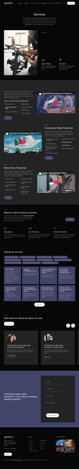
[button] (27, 3)
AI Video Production (33, 450)
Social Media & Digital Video (28, 259)
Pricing (37, 3)
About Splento (44, 3)
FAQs (56, 3)
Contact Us (51, 3)
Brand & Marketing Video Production (50, 262)
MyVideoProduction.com (17, 460)
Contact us (70, 219)
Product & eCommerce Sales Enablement (31, 262)
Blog (60, 3)
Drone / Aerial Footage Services (60, 257)
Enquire (8, 118)
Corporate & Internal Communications (12, 262)
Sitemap (44, 460)
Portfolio (33, 3)
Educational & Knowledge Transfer (44, 257)
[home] (8, 3)
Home (30, 440)
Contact (71, 3)
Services (20, 3)
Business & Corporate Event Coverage (63, 259)
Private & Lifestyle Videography (11, 257)
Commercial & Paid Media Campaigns (44, 259)
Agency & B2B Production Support (27, 257)
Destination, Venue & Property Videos (12, 259)
